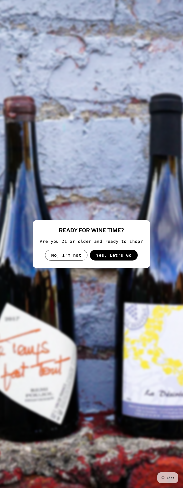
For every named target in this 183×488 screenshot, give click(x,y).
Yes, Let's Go (114, 254)
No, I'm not (66, 254)
